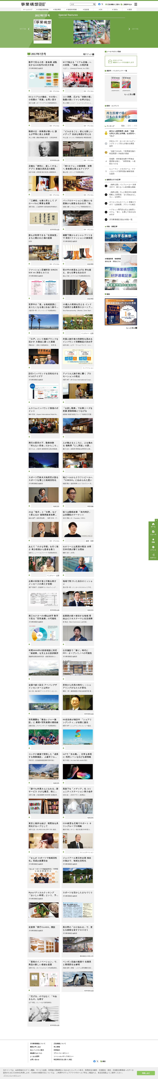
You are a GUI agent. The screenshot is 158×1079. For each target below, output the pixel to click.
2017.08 (23, 29)
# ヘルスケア (28, 9)
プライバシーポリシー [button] (12, 1076)
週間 (129, 126)
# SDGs (115, 9)
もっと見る (128, 94)
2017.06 (135, 29)
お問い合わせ (34, 1059)
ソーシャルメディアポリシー (64, 1056)
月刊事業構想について (37, 1043)
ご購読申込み (127, 4)
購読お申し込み (35, 1047)
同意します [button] (146, 1073)
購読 (104, 1061)
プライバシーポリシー (61, 1053)
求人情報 (57, 1047)
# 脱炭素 (86, 9)
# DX (100, 9)
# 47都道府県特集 (42, 9)
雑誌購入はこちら (36, 1053)
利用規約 (57, 1050)
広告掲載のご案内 (113, 4)
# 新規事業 (57, 9)
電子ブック (87, 54)
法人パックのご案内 (37, 1050)
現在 (123, 126)
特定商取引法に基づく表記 (63, 1059)
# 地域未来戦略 (71, 9)
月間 (135, 126)
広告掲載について (60, 1043)
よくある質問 (34, 1056)
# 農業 (129, 9)
